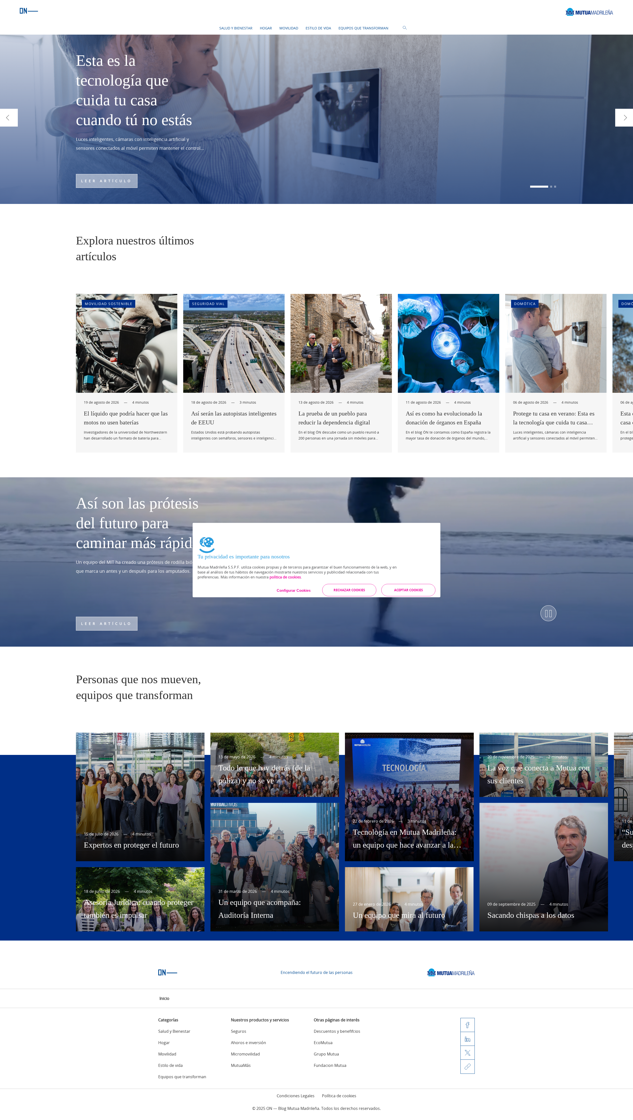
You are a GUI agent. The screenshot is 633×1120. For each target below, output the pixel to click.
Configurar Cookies (294, 590)
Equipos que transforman (363, 28)
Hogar (266, 28)
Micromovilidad (245, 1054)
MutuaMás (241, 1065)
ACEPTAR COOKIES (408, 590)
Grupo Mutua (326, 1054)
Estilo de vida (318, 28)
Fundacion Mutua (330, 1065)
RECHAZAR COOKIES (349, 590)
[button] (531, 187)
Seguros (238, 1031)
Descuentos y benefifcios (337, 1031)
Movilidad (288, 28)
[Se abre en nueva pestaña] (451, 972)
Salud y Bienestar (235, 28)
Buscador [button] (405, 28)
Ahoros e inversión (248, 1042)
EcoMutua (323, 1042)
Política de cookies (339, 1095)
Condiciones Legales (296, 1095)
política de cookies (285, 576)
